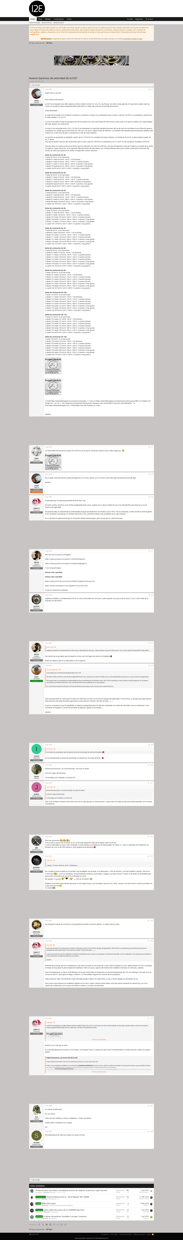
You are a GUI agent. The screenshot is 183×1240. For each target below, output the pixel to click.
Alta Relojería (53, 1218)
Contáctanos (105, 1234)
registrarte (34, 34)
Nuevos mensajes (34, 23)
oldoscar (38, 1205)
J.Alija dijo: (49, 860)
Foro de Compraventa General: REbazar (61, 1205)
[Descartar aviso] (152, 28)
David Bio (38, 1212)
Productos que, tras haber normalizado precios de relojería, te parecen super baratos (71, 1190)
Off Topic (52, 1192)
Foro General (52, 1199)
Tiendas (48, 19)
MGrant (37, 1199)
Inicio (33, 19)
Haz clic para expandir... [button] (99, 1039)
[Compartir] (149, 89)
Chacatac (146, 1218)
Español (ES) (35, 1234)
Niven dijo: (49, 749)
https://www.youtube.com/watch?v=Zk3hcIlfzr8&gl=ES (65, 559)
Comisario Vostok (144, 1199)
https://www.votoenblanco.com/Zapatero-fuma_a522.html (66, 586)
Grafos (69, 19)
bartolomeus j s (144, 1192)
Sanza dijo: (49, 787)
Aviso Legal (114, 1234)
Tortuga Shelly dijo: (52, 670)
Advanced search (58, 23)
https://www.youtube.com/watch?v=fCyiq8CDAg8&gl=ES (66, 563)
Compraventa (59, 19)
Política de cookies (139, 1234)
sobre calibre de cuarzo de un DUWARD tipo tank (63, 1210)
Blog (40, 19)
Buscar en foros (47, 23)
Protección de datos (125, 1234)
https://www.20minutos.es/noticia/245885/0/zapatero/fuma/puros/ (70, 581)
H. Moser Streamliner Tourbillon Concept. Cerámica (64, 1216)
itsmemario (38, 1192)
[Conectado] (36, 560)
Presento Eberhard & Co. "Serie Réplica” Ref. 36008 (67, 1197)
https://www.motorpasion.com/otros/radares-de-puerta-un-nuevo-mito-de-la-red (72, 1062)
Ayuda (148, 1234)
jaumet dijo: (50, 647)
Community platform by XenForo (91, 1238)
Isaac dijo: (49, 945)
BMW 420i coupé (48, 1203)
